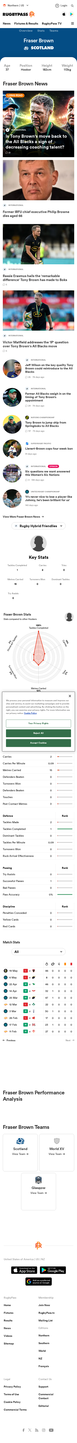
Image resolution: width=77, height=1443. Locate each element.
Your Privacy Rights (38, 723)
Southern (43, 1343)
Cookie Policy (12, 1402)
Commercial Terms (15, 1410)
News (6, 23)
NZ (40, 1358)
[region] (38, 721)
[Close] (70, 696)
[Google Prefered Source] (38, 1282)
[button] (73, 24)
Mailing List (45, 1320)
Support (43, 1386)
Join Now (44, 1305)
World (42, 1351)
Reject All (38, 733)
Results (8, 1320)
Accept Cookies (38, 742)
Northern (43, 1335)
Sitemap (9, 1343)
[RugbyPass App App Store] (24, 1270)
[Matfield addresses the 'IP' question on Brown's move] (38, 321)
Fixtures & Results (26, 23)
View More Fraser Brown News (21, 517)
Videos (8, 1336)
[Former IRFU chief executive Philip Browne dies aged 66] (38, 189)
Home (7, 1305)
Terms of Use (11, 1394)
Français (43, 1366)
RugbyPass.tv (46, 1313)
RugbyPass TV (52, 23)
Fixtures (8, 1313)
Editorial (43, 1406)
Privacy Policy (12, 1386)
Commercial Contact (45, 1396)
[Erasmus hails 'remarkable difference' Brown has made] (38, 255)
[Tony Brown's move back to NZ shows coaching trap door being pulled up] (38, 124)
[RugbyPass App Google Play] (53, 1270)
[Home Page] (19, 14)
